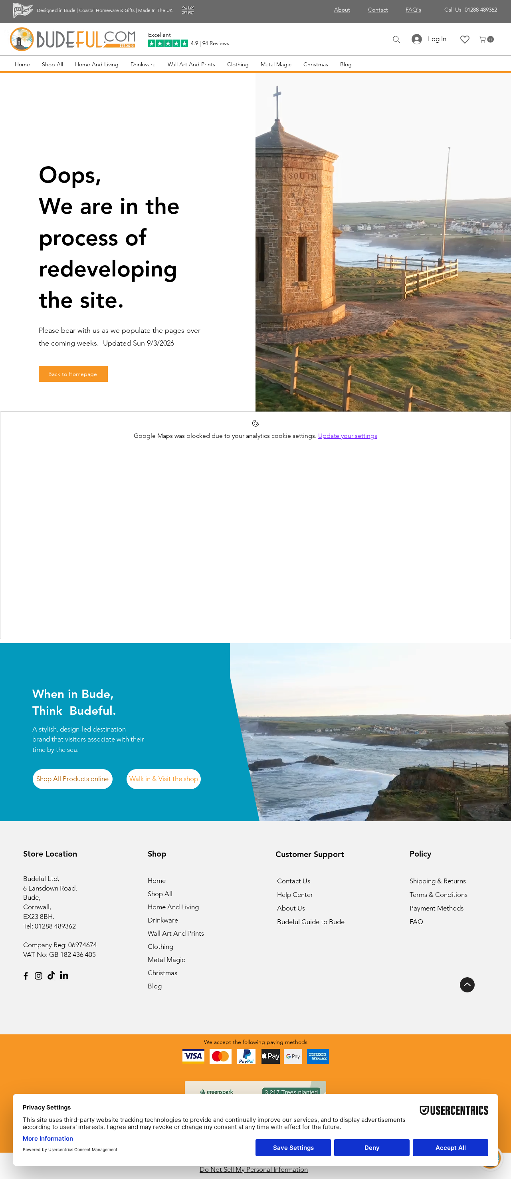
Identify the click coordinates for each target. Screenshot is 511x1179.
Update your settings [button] (347, 435)
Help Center (295, 895)
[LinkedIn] (64, 976)
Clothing (160, 946)
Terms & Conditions (438, 895)
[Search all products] (396, 40)
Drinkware (163, 920)
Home (157, 881)
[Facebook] (26, 976)
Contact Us (293, 881)
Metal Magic (166, 960)
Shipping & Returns (438, 881)
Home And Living (173, 907)
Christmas (162, 973)
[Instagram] (39, 976)
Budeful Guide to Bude (311, 922)
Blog (155, 986)
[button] (487, 39)
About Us (291, 908)
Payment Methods (437, 908)
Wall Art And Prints (176, 933)
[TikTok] (51, 976)
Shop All (160, 894)
